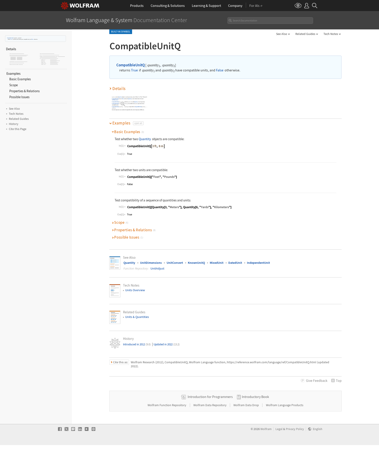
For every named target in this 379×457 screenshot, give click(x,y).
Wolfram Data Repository (210, 405)
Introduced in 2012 (137, 344)
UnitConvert (175, 263)
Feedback (316, 380)
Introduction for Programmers (210, 396)
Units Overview (135, 290)
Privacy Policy (295, 429)
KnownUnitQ (196, 263)
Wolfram (266, 429)
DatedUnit (235, 263)
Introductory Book (255, 396)
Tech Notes (330, 34)
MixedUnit (216, 263)
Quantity (120, 97)
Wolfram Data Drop (246, 405)
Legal (279, 429)
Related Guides (305, 34)
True (11, 39)
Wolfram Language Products (284, 405)
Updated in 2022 (167, 344)
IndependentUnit (258, 263)
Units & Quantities (137, 317)
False (33, 39)
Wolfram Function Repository (167, 405)
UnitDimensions (115, 100)
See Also (281, 34)
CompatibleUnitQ (10, 37)
